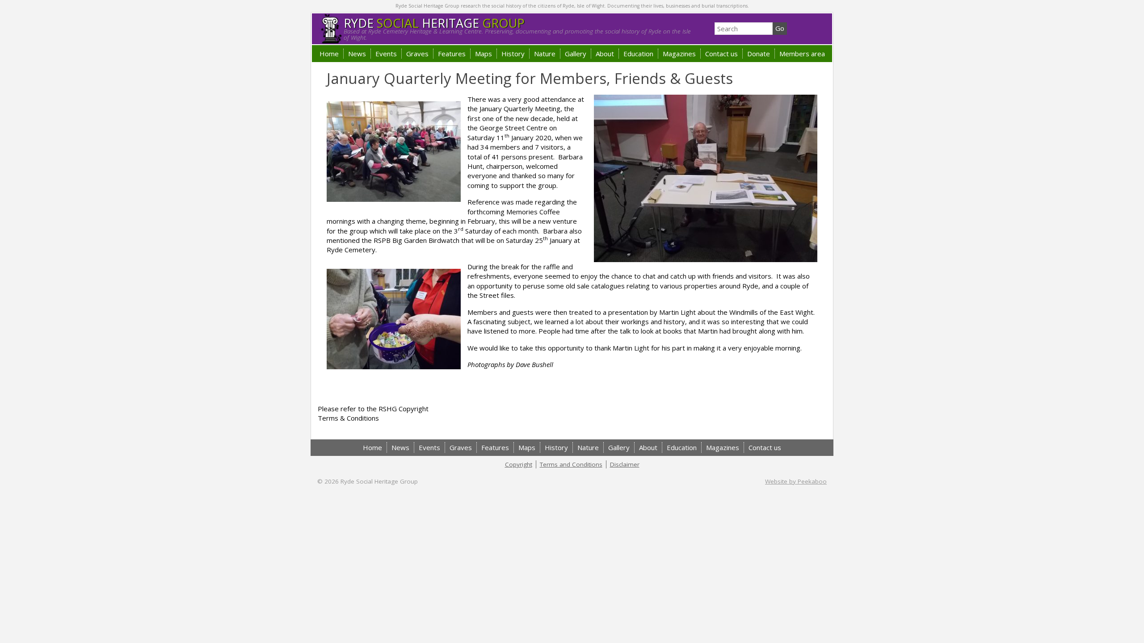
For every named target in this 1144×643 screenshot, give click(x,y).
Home (329, 53)
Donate (758, 53)
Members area (802, 53)
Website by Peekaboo (796, 481)
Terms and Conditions (571, 464)
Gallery (575, 53)
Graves (417, 53)
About (605, 53)
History (513, 53)
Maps (483, 53)
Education (638, 53)
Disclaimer (624, 464)
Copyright (518, 464)
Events (386, 53)
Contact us (721, 53)
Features (452, 53)
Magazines (679, 53)
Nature (544, 53)
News (357, 53)
